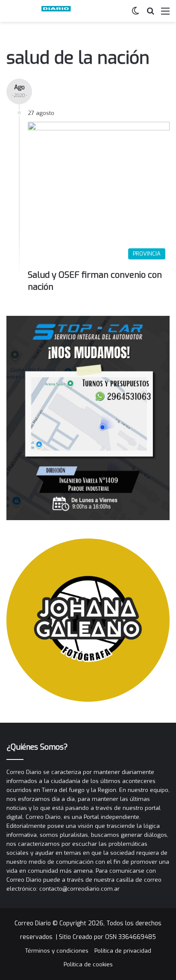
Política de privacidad (122, 950)
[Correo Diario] (40, 11)
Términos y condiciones (56, 950)
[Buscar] (150, 14)
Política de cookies (88, 964)
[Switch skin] (135, 14)
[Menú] (165, 14)
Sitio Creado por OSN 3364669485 (107, 937)
